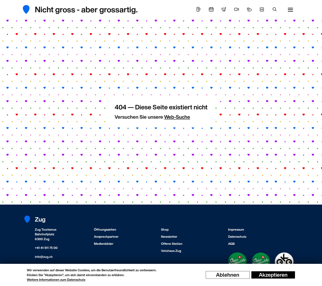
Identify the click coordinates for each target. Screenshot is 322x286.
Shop (165, 229)
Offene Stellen (171, 243)
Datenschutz (237, 236)
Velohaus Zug (171, 250)
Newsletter (169, 236)
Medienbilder (103, 243)
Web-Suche (177, 116)
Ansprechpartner (106, 236)
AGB (231, 243)
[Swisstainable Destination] (261, 261)
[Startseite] (29, 9)
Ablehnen (227, 275)
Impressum (236, 229)
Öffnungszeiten (105, 229)
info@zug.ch (44, 256)
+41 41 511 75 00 (46, 247)
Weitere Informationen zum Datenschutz (56, 279)
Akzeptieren (273, 275)
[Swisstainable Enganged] (237, 261)
